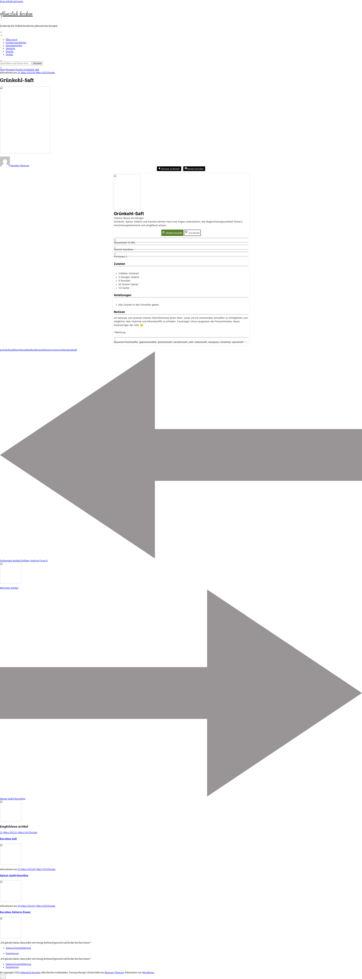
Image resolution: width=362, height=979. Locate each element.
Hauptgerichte (14, 45)
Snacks (9, 51)
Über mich (11, 39)
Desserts (10, 48)
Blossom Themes (114, 972)
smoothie (60, 349)
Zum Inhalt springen (11, 1)
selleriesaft (38, 349)
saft (30, 349)
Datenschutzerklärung (18, 948)
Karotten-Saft (8, 838)
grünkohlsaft (7, 349)
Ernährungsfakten (16, 42)
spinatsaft (71, 349)
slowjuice (50, 349)
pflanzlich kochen (16, 14)
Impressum (12, 953)
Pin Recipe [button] (194, 232)
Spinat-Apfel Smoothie (14, 875)
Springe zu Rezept (170, 168)
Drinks (9, 54)
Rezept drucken (195, 168)
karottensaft (21, 349)
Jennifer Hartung (19, 165)
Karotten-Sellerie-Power (15, 912)
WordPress (148, 972)
